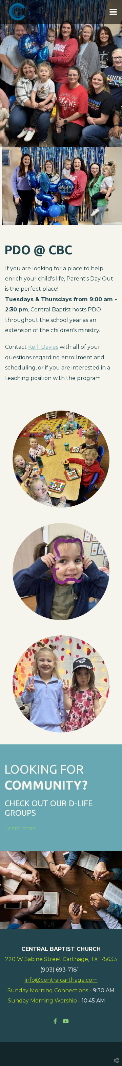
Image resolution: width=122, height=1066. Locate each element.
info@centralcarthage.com (61, 980)
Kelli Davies (43, 347)
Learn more (21, 828)
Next (110, 78)
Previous (12, 78)
